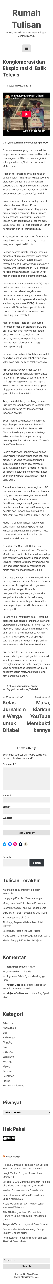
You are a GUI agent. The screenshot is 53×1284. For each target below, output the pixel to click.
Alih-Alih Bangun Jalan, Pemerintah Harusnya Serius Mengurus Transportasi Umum (24, 1216)
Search (7, 857)
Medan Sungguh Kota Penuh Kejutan (22, 940)
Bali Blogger (9, 1037)
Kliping (6, 1066)
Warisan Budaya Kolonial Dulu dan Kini (23, 1190)
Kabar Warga (13, 1156)
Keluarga (7, 1061)
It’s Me (31, 966)
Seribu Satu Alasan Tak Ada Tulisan (21, 930)
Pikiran (34, 686)
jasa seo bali (13, 971)
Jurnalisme (23, 686)
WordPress (32, 1274)
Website (7, 817)
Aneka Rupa (9, 1027)
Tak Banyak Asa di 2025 (16, 917)
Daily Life (8, 1051)
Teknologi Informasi (13, 1085)
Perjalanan (8, 1075)
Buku (5, 1047)
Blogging (7, 1042)
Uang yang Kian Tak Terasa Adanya (22, 898)
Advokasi (8, 1023)
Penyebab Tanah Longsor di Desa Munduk (26, 1224)
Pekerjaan (8, 1071)
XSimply (25, 1277)
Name (7, 795)
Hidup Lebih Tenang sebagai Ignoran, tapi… (26, 935)
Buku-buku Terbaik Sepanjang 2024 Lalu (25, 912)
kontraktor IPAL (15, 966)
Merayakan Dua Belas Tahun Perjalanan (24, 903)
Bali (5, 1032)
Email (7, 806)
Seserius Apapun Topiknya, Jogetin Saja (24, 907)
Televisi (33, 689)
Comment (9, 764)
